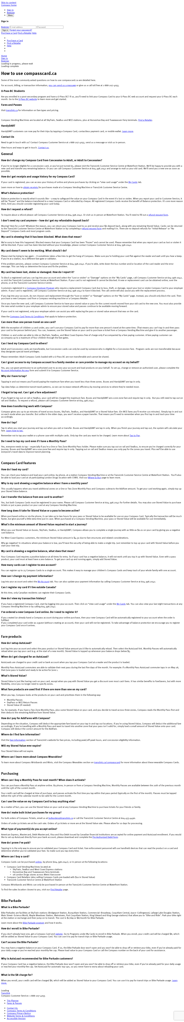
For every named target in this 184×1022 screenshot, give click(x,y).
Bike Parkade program (33, 922)
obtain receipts (31, 187)
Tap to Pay (135, 435)
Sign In (10, 10)
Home (4, 55)
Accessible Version (16, 1018)
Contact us (43, 147)
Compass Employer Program (40, 288)
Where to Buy (94, 477)
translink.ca (12, 110)
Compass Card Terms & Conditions (27, 316)
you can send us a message (62, 85)
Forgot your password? (21, 30)
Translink (5, 993)
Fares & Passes (14, 1003)
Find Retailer (56, 889)
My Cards (132, 182)
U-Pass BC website (28, 99)
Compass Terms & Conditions (21, 1010)
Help (34, 33)
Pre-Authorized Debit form (105, 837)
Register (11, 12)
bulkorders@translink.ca (60, 818)
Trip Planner (13, 1000)
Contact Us (12, 1008)
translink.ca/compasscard (107, 762)
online (38, 862)
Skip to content (8, 2)
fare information (18, 740)
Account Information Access (15, 370)
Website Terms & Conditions (21, 1016)
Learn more (127, 131)
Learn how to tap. (14, 430)
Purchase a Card (9, 33)
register (59, 934)
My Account (43, 581)
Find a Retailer (24, 33)
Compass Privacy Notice (19, 1013)
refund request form (158, 214)
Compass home (9, 5)
